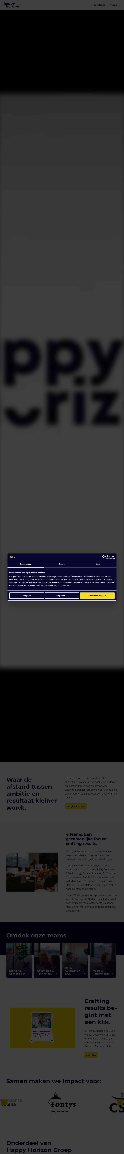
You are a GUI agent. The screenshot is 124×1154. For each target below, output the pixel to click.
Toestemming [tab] (25, 564)
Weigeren (27, 595)
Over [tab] (98, 564)
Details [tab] (62, 564)
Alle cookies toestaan (97, 595)
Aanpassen (60, 595)
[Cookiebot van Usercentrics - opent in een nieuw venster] (104, 557)
